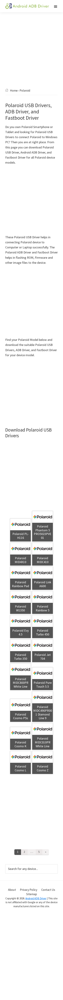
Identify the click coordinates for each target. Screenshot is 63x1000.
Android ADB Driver (35, 898)
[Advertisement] (31, 55)
